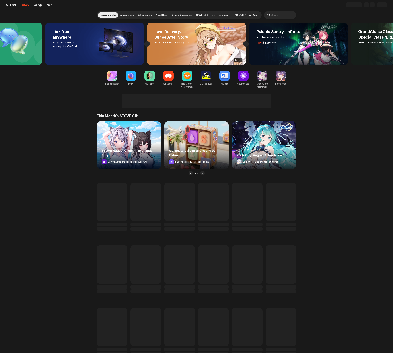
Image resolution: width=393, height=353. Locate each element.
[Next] (246, 44)
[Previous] (147, 44)
